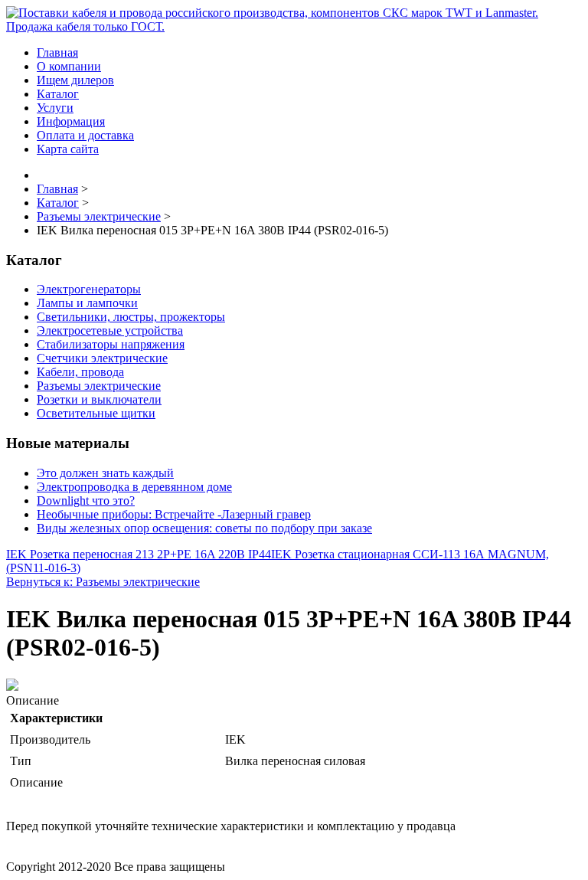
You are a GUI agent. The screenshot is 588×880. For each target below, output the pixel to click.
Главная (57, 52)
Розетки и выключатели (99, 399)
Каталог (58, 93)
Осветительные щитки (96, 413)
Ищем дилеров (75, 80)
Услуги (55, 107)
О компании (69, 66)
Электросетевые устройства (110, 330)
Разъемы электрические (99, 385)
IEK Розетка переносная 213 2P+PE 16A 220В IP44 (138, 554)
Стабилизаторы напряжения (111, 344)
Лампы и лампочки (87, 302)
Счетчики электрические (102, 358)
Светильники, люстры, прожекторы (131, 316)
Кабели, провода (80, 371)
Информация (71, 121)
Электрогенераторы (89, 289)
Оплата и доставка (85, 135)
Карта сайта (68, 148)
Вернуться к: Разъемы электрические (103, 581)
